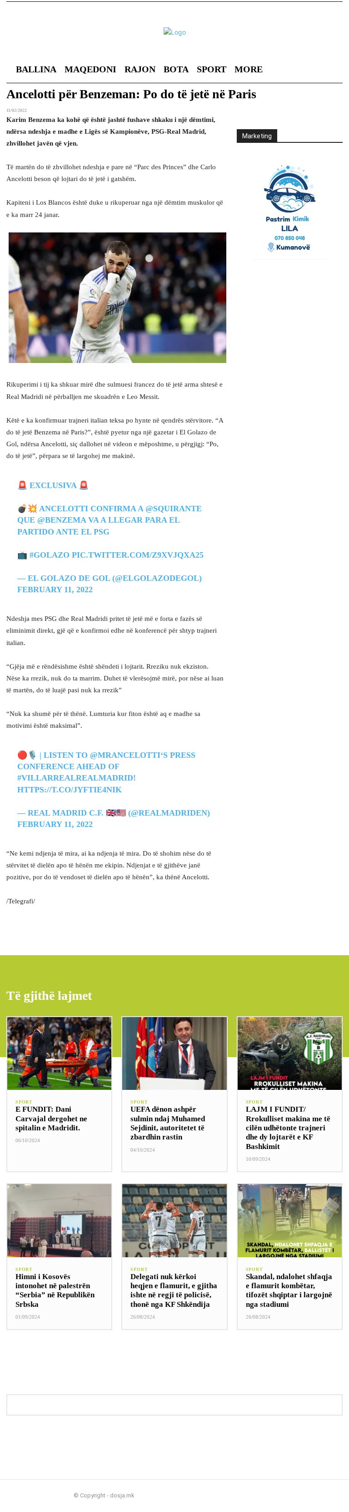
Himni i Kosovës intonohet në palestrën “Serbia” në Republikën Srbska (55, 1290)
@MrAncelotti (125, 755)
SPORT (24, 1102)
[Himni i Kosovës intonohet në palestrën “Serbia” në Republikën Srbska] (59, 1220)
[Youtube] (339, 1495)
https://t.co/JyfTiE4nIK (69, 789)
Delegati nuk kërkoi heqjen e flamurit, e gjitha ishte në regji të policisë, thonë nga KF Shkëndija (173, 1290)
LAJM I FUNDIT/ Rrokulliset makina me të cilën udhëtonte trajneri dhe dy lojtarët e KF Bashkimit (288, 1128)
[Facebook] (310, 1495)
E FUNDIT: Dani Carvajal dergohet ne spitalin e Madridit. (51, 1118)
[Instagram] (324, 1495)
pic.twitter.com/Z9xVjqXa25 (138, 554)
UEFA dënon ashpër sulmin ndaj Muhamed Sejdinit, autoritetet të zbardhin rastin (167, 1123)
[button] (302, 69)
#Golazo (50, 554)
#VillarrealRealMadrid (75, 777)
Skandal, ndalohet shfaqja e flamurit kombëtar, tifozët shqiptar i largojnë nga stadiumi (289, 1290)
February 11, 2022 (55, 589)
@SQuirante (173, 508)
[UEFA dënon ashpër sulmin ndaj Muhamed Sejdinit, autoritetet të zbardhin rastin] (174, 1053)
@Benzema (61, 519)
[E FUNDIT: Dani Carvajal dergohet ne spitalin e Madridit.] (59, 1053)
